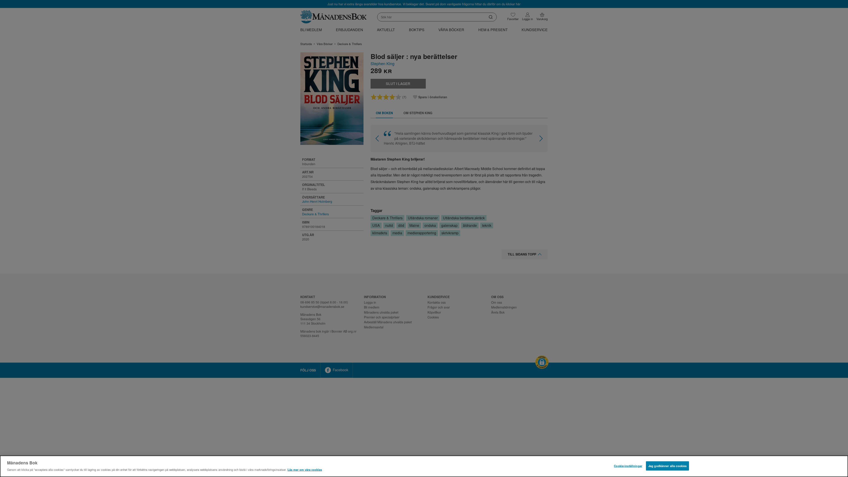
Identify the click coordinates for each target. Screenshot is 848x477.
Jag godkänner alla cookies (667, 466)
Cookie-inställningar (628, 466)
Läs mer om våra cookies (305, 470)
